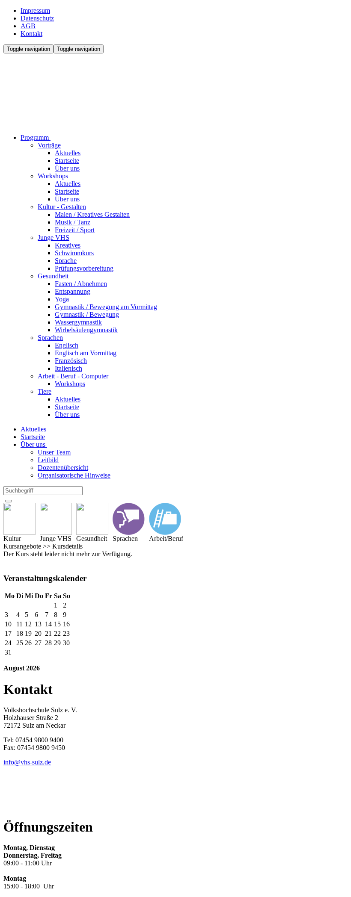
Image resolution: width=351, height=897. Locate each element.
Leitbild (48, 459)
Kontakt (31, 33)
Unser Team (54, 452)
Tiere (44, 391)
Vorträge (49, 145)
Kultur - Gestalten (62, 206)
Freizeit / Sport (75, 229)
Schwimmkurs (74, 253)
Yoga (62, 299)
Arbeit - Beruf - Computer (73, 376)
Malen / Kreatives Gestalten (92, 214)
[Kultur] (19, 519)
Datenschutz (37, 18)
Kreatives (67, 245)
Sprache (66, 260)
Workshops (53, 176)
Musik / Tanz (72, 222)
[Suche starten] (8, 501)
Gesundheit (53, 276)
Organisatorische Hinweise (74, 475)
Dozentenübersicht (63, 467)
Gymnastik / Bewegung (87, 314)
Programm (36, 137)
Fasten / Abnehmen (81, 283)
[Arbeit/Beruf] (166, 519)
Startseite (67, 160)
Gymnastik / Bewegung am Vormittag (106, 306)
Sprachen (50, 337)
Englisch (66, 345)
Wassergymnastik (78, 322)
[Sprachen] (129, 519)
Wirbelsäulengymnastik (86, 329)
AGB (28, 26)
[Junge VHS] (56, 519)
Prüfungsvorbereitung (84, 268)
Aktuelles (67, 152)
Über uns (67, 168)
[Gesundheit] (92, 519)
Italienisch (68, 368)
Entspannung (72, 291)
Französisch (71, 360)
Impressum (35, 10)
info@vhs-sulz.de (27, 762)
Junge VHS (53, 237)
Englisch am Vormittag (85, 353)
